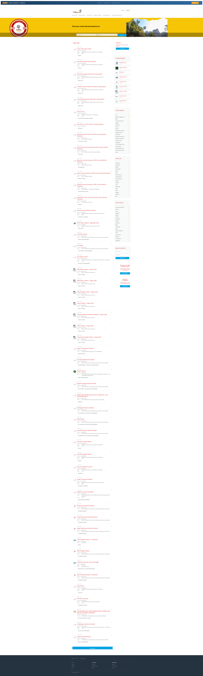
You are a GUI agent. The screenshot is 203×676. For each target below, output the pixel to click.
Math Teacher (80, 419)
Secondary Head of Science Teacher (86, 61)
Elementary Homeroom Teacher (85, 505)
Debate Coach (81, 111)
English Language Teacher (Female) (86, 383)
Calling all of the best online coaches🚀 (87, 562)
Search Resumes (95, 666)
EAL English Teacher (82, 257)
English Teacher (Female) (84, 636)
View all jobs (92, 648)
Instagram (82, 658)
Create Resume (115, 666)
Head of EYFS (80, 586)
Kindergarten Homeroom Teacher (86, 624)
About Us (73, 666)
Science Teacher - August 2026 (85, 303)
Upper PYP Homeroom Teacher (85, 348)
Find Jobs (122, 35)
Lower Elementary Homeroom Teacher (87, 517)
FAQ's (73, 667)
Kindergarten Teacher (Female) (85, 408)
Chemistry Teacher (82, 234)
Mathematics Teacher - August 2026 (87, 269)
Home (73, 662)
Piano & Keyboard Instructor (85, 467)
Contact (73, 664)
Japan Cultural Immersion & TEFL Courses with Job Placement (93, 173)
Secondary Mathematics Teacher (86, 359)
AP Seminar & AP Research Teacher (86, 210)
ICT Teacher (80, 245)
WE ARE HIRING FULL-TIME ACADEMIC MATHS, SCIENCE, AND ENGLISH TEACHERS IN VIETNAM (93, 612)
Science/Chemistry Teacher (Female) (87, 430)
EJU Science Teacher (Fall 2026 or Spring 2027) (89, 74)
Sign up (128, 10)
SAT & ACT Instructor (82, 598)
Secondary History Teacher (84, 441)
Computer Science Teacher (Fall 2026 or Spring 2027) (91, 86)
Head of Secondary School (84, 49)
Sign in (122, 10)
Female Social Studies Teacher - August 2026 (89, 337)
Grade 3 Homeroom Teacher (84, 479)
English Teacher (81, 371)
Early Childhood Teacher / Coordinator (87, 574)
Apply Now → (195, 2)
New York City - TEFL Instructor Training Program (90, 124)
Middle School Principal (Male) (85, 492)
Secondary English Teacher (84, 454)
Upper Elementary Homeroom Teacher (87, 528)
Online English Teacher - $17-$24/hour (87, 539)
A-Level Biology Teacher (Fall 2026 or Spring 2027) (90, 99)
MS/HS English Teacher (83, 551)
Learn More (125, 273)
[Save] (110, 47)
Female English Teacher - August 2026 (87, 292)
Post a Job (122, 48)
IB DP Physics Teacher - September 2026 (88, 223)
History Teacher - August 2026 (85, 326)
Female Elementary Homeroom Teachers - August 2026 (92, 314)
